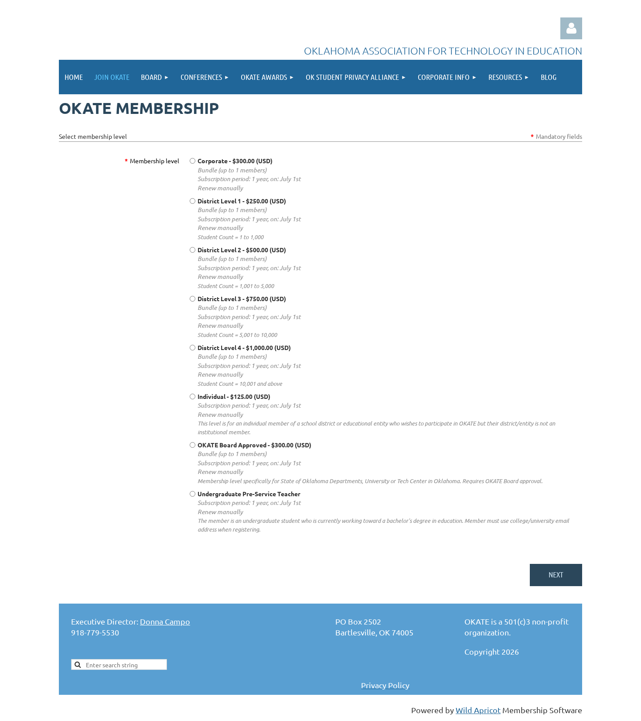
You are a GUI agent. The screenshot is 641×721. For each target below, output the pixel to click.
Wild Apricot (478, 709)
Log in (571, 28)
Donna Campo (165, 621)
